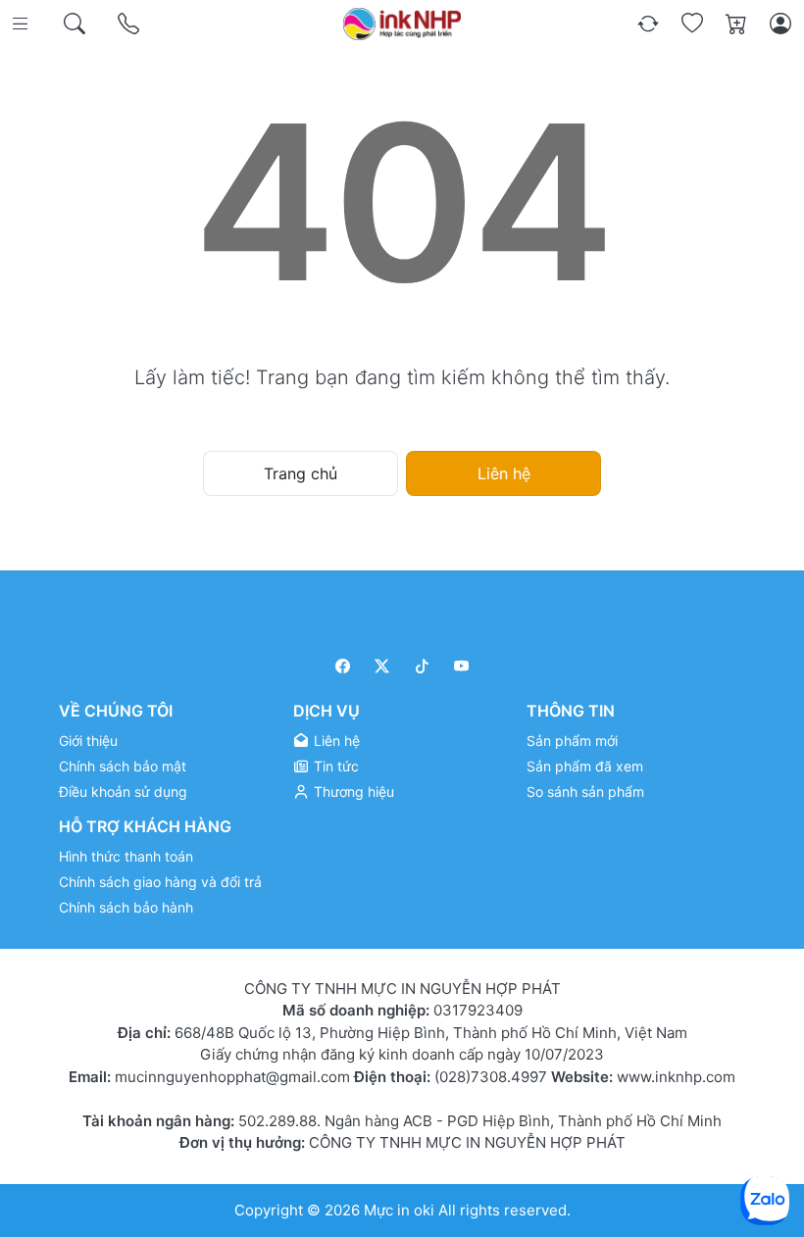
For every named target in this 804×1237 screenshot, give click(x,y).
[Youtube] (462, 666)
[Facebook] (343, 666)
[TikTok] (422, 666)
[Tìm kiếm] (76, 24)
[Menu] (22, 24)
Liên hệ (503, 473)
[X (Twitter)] (383, 666)
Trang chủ (300, 473)
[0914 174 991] (130, 24)
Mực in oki (399, 1210)
